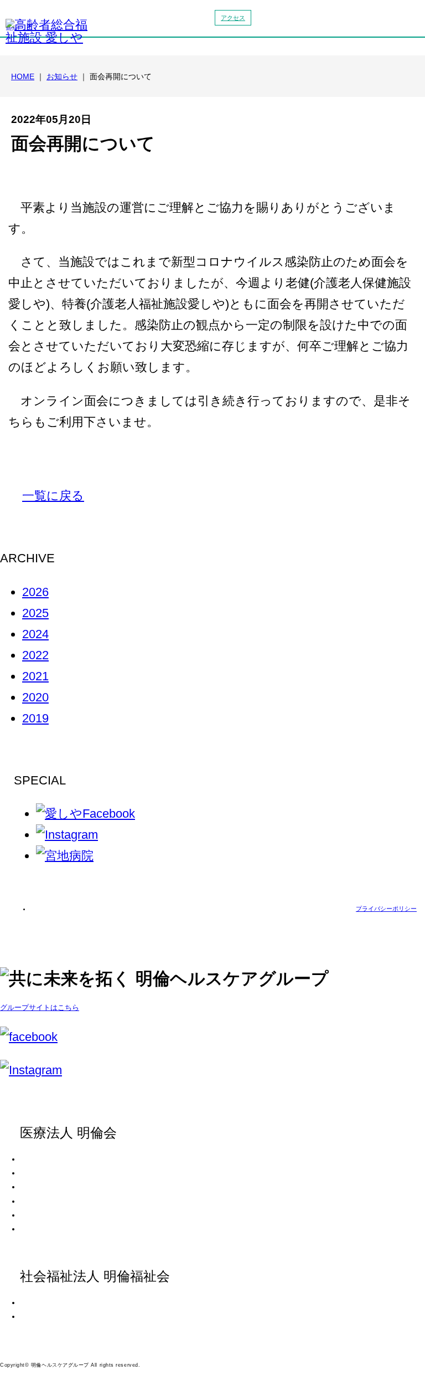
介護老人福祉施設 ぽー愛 (64, 1302)
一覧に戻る (53, 495)
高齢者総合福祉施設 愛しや (67, 1316)
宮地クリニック (50, 1229)
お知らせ (61, 76)
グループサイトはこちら (39, 1007)
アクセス (233, 17)
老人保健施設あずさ (56, 1187)
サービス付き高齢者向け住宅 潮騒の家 (84, 1201)
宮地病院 (40, 1159)
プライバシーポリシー (386, 908)
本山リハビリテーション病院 (70, 1173)
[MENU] (391, 23)
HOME (22, 76)
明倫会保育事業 (50, 1215)
